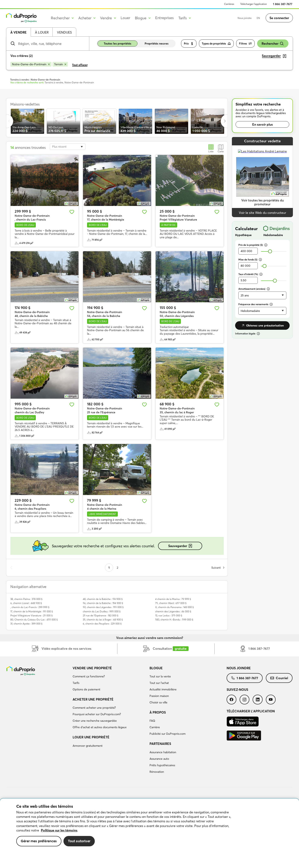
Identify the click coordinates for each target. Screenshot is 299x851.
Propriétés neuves (156, 43)
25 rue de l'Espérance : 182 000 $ (100, 615)
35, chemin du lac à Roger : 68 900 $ (103, 619)
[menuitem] (109, 679)
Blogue (156, 668)
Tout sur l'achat (159, 683)
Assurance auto (159, 759)
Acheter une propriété (93, 699)
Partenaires (160, 743)
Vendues (64, 32)
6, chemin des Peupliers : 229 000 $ (102, 623)
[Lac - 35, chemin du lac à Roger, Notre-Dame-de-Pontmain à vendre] (190, 373)
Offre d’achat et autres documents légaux (100, 727)
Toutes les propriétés (117, 43)
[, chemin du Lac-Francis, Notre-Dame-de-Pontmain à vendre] (45, 180)
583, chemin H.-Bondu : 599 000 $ (174, 619)
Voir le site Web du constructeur (262, 213)
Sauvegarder (177, 546)
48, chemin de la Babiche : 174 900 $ (103, 599)
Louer (125, 17)
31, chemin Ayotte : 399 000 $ (26, 623)
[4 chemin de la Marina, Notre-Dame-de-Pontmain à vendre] (117, 469)
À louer (42, 32)
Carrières (229, 3)
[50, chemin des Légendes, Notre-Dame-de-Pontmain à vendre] (190, 276)
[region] (149, 825)
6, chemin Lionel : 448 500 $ (26, 603)
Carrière (155, 727)
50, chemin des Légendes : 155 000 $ (103, 607)
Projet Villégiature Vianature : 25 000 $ (31, 615)
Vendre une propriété (92, 668)
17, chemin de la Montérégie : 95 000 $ (31, 611)
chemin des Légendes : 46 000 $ (173, 611)
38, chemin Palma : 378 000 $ (26, 599)
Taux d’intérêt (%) (248, 274)
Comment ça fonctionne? (89, 676)
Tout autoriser (79, 841)
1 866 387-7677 (282, 4)
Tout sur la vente (160, 676)
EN (258, 18)
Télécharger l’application (253, 3)
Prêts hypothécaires (162, 765)
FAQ (152, 721)
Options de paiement (86, 689)
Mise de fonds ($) (248, 259)
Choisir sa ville (158, 702)
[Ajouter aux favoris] (71, 212)
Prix (186, 43)
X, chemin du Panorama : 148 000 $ (174, 607)
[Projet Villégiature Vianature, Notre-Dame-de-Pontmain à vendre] (190, 180)
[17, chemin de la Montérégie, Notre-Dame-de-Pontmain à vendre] (117, 180)
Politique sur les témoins (59, 830)
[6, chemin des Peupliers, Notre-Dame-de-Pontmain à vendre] (45, 469)
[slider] (270, 251)
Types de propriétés (214, 43)
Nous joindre (245, 18)
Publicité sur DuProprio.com (168, 734)
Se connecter (279, 18)
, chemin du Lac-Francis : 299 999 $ (29, 607)
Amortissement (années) (251, 288)
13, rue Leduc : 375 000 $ (168, 615)
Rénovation (157, 772)
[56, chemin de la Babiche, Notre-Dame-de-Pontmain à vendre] (117, 276)
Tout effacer (80, 65)
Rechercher (270, 43)
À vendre (18, 32)
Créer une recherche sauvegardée (95, 721)
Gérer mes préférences (39, 841)
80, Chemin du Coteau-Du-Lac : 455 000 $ (34, 619)
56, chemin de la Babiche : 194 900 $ (103, 603)
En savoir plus (262, 124)
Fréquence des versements (253, 304)
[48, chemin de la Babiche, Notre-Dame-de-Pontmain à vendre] (45, 276)
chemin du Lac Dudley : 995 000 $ (102, 611)
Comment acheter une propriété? (94, 708)
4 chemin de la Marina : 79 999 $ (173, 599)
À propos (158, 712)
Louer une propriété (91, 737)
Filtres (243, 43)
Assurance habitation (163, 752)
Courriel (282, 678)
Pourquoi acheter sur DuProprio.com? (97, 714)
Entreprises (164, 17)
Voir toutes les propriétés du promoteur (262, 202)
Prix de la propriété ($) (250, 244)
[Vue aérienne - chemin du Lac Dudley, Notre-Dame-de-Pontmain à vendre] (45, 373)
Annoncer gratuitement (88, 746)
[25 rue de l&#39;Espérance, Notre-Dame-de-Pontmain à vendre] (117, 373)
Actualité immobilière (163, 689)
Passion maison (159, 696)
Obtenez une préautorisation (265, 325)
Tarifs (76, 683)
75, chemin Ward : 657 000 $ (171, 603)
